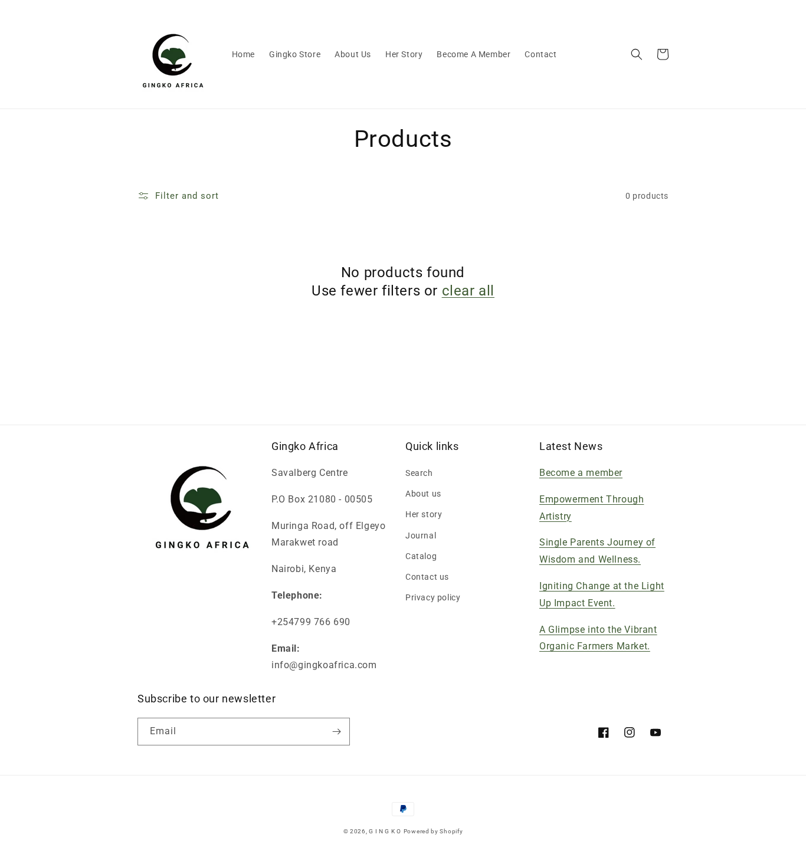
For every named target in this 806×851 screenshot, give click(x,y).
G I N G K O (385, 831)
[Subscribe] (336, 731)
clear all (468, 290)
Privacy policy (432, 597)
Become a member (580, 472)
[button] (637, 54)
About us (423, 493)
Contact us (427, 576)
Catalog (421, 556)
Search (419, 473)
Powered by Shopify (433, 831)
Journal (420, 535)
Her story (423, 514)
